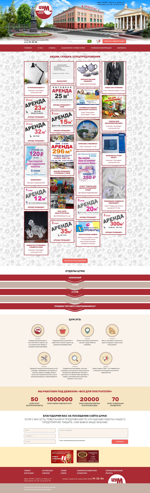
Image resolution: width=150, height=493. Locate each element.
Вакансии (46, 473)
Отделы (52, 48)
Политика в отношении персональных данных (37, 489)
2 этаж (75, 292)
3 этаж (75, 299)
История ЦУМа (47, 470)
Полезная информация (101, 48)
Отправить (120, 441)
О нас (40, 48)
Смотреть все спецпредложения (75, 261)
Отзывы (63, 470)
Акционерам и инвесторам (73, 48)
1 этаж (75, 285)
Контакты (121, 48)
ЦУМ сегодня (29, 473)
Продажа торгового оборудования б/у (75, 306)
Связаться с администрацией (114, 41)
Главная (28, 48)
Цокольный (75, 278)
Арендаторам (82, 473)
